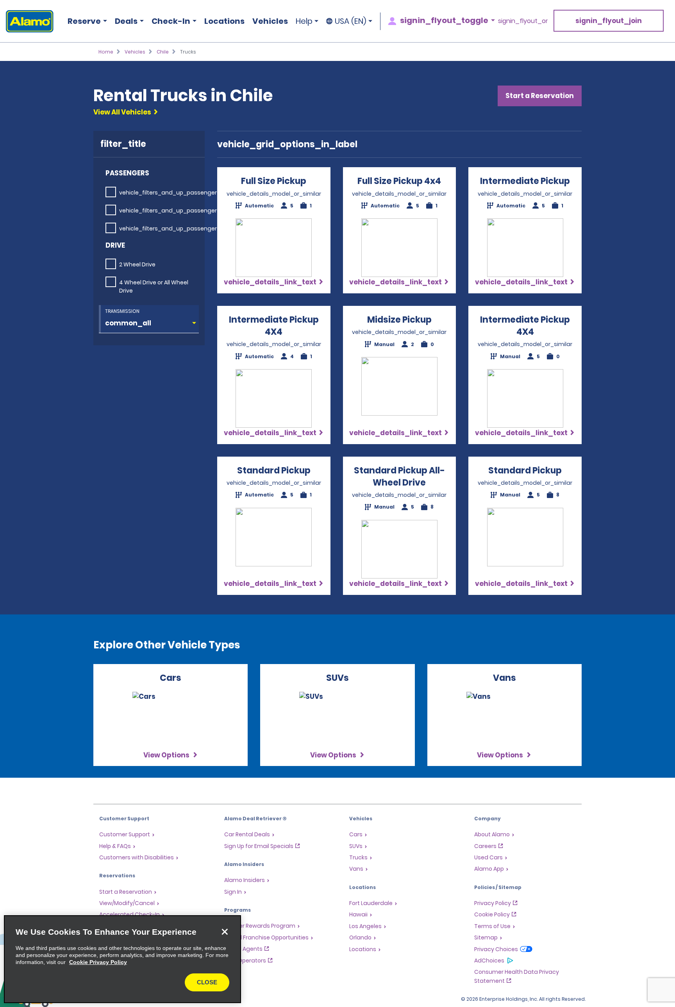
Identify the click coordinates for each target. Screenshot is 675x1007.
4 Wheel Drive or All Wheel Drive (153, 287)
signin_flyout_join (608, 20)
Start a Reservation (539, 95)
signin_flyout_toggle (444, 20)
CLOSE (207, 982)
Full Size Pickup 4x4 (399, 181)
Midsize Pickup (399, 320)
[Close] (224, 931)
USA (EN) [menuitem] (350, 21)
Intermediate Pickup (525, 181)
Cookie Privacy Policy (98, 962)
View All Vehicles (122, 112)
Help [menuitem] (304, 21)
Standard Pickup (274, 470)
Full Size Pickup (273, 181)
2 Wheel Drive (137, 264)
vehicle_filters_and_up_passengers (169, 192)
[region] (122, 959)
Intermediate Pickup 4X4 (274, 326)
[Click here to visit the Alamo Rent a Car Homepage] (27, 21)
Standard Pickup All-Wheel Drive (399, 476)
